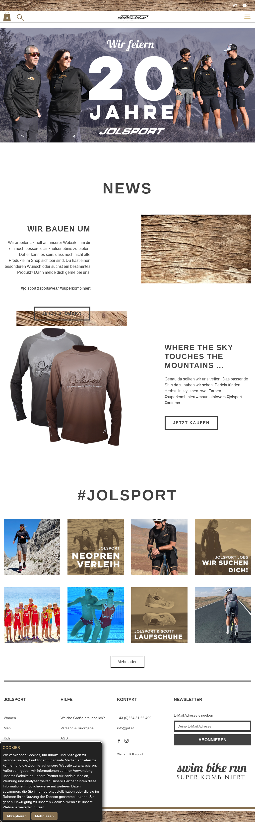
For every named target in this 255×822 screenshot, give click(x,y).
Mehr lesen (44, 816)
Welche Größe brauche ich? (83, 718)
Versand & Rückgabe (77, 728)
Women (10, 718)
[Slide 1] (127, 85)
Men (7, 728)
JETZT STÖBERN (62, 313)
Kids (7, 738)
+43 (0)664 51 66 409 (134, 718)
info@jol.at (125, 728)
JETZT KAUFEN (191, 423)
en (245, 5)
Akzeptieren (16, 816)
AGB (64, 738)
